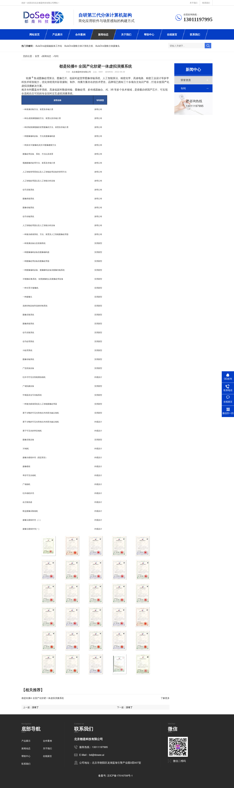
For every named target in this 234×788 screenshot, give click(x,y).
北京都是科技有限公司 (81, 71)
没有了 (129, 707)
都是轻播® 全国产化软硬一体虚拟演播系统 (42, 698)
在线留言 (172, 34)
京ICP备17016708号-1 (120, 775)
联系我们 (206, 2)
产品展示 (57, 34)
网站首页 (34, 34)
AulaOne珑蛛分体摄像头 (107, 45)
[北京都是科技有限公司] (43, 17)
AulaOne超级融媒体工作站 (48, 45)
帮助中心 (149, 34)
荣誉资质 (186, 80)
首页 (38, 56)
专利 (56, 56)
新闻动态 (103, 34)
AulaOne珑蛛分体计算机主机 (78, 45)
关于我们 (193, 2)
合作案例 (80, 34)
